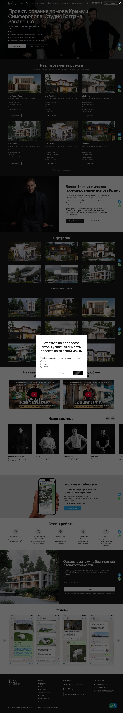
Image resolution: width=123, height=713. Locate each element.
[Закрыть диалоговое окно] (120, 3)
